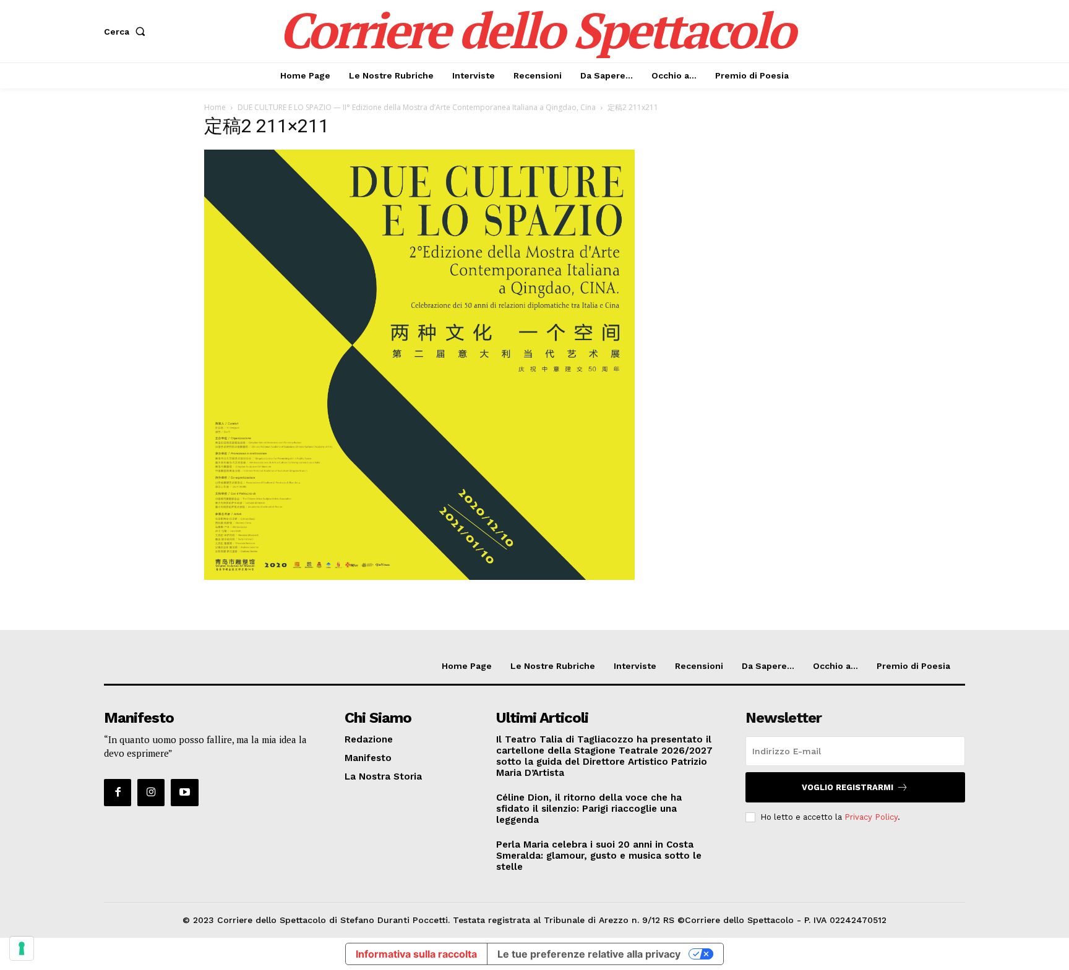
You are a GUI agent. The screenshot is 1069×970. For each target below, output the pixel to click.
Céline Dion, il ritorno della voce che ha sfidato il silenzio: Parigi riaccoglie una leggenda (589, 808)
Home (215, 107)
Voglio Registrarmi (847, 787)
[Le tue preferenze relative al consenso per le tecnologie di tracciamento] (21, 948)
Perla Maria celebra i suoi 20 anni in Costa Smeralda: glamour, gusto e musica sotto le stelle (599, 855)
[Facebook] (117, 792)
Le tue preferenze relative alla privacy (588, 954)
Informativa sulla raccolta (416, 954)
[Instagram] (151, 792)
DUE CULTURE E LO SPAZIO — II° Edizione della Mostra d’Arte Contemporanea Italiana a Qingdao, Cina (417, 107)
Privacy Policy (871, 817)
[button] (127, 32)
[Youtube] (184, 792)
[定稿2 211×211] (419, 576)
